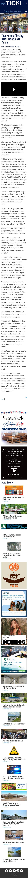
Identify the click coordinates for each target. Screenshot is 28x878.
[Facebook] (6, 870)
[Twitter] (10, 870)
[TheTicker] (14, 3)
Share (2, 399)
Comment (6, 395)
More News (6, 482)
